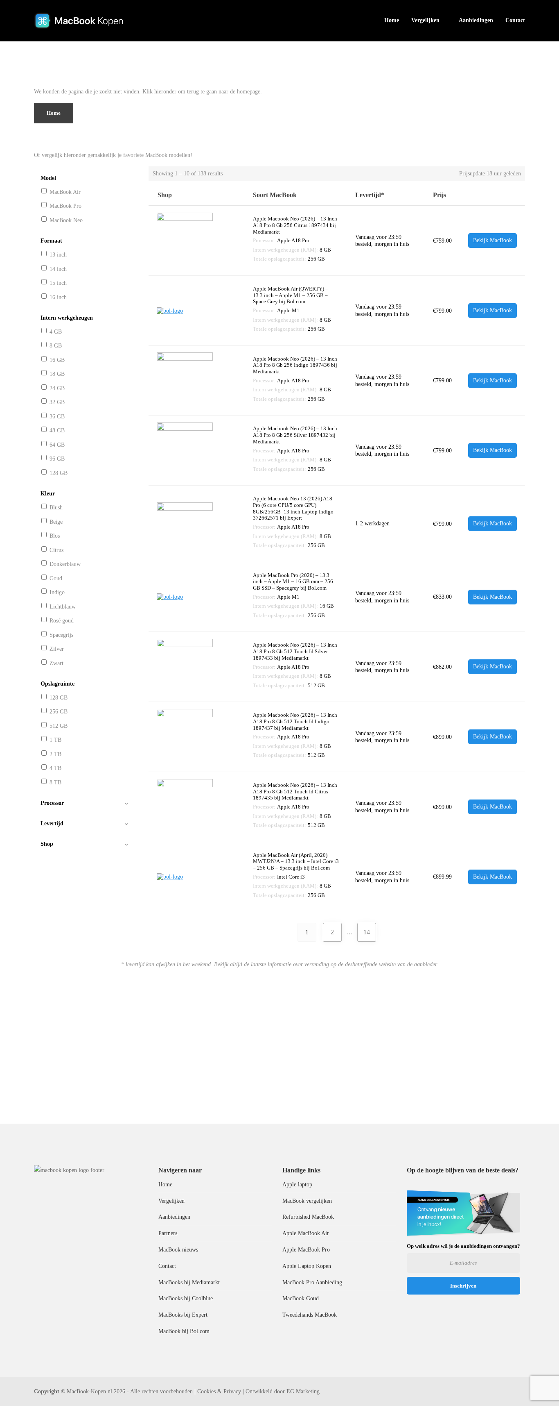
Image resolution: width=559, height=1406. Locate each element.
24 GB (57, 388)
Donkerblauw (65, 564)
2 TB (55, 754)
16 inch (58, 297)
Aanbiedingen (476, 20)
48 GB (57, 430)
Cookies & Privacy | (220, 1391)
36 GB (57, 416)
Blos (55, 536)
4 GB (56, 332)
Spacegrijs (61, 635)
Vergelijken (425, 20)
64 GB (57, 445)
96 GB (57, 459)
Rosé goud (62, 621)
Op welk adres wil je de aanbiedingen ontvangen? (463, 1246)
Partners (167, 1233)
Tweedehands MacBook (309, 1315)
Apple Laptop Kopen (306, 1266)
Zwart (56, 663)
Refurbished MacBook (308, 1217)
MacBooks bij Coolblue (185, 1298)
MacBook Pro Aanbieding (312, 1282)
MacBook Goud (300, 1298)
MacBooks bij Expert (182, 1315)
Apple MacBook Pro (306, 1250)
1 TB (55, 740)
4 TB (55, 768)
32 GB (57, 402)
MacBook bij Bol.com (184, 1331)
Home (391, 20)
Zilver (57, 649)
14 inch (58, 269)
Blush (56, 507)
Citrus (56, 550)
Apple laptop (297, 1184)
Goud (56, 578)
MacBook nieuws (178, 1250)
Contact (515, 20)
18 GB (57, 374)
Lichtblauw (63, 607)
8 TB (55, 782)
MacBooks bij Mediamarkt (189, 1282)
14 (366, 932)
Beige (56, 522)
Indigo (57, 592)
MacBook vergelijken (307, 1201)
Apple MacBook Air (305, 1233)
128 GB (59, 473)
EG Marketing (303, 1391)
